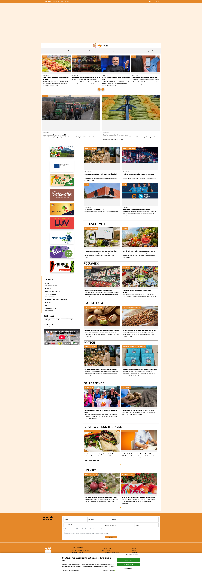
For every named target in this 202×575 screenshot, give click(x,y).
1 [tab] (121, 464)
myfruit (45, 96)
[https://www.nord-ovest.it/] (62, 239)
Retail (44, 57)
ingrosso (64, 320)
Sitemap (134, 550)
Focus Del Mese (95, 224)
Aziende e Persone (50, 308)
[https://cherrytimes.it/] (62, 268)
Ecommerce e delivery (91, 228)
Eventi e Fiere (49, 311)
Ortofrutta (52, 320)
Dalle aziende (89, 387)
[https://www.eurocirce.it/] (62, 153)
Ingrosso (105, 57)
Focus (91, 51)
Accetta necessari (128, 564)
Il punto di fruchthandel (103, 427)
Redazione (48, 1)
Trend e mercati (49, 297)
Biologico (48, 302)
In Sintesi (90, 470)
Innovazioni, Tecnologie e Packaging (56, 300)
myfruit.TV (150, 51)
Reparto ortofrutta (51, 286)
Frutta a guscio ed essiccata (93, 307)
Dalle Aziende (130, 51)
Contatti (134, 548)
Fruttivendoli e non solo (52, 291)
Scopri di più (47, 327)
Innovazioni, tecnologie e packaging (134, 346)
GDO (46, 320)
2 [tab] (123, 464)
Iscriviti (111, 537)
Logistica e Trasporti (129, 149)
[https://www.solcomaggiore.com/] (62, 167)
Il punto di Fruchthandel (92, 431)
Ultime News (71, 51)
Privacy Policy (135, 552)
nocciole (70, 320)
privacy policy (107, 533)
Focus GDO (91, 263)
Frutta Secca (93, 303)
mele (58, 320)
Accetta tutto (128, 560)
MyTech (89, 342)
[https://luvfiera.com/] (62, 224)
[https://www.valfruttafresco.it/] (62, 181)
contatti (56, 1)
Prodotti (47, 305)
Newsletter (64, 1)
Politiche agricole (50, 294)
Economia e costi (108, 96)
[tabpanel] (102, 403)
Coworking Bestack (90, 149)
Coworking (111, 51)
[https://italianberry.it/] (62, 253)
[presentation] (99, 89)
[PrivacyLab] (111, 570)
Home (52, 51)
